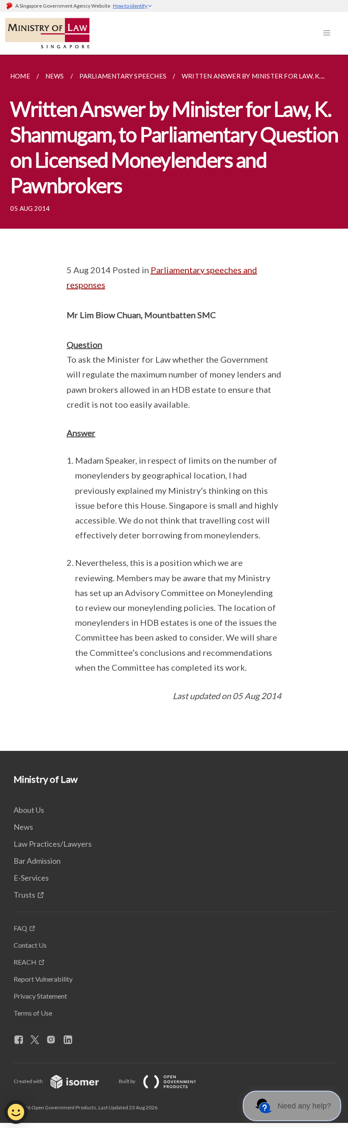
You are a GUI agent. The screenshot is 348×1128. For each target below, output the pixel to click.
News (23, 826)
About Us (29, 810)
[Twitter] (38, 1040)
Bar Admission (37, 860)
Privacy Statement (40, 996)
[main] (174, 403)
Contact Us (30, 945)
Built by (127, 1081)
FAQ (20, 928)
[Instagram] (54, 1040)
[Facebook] (22, 1040)
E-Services (31, 877)
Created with (29, 1081)
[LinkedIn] (71, 1040)
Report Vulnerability (43, 979)
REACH (25, 962)
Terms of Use (33, 1013)
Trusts (24, 894)
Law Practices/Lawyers (53, 843)
